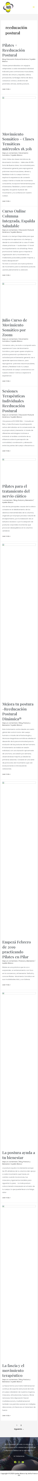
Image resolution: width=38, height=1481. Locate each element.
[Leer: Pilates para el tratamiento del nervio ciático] (19, 470)
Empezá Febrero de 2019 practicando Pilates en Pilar (16, 949)
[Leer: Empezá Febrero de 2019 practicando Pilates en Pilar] (19, 859)
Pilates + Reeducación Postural (13, 50)
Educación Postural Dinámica (17, 59)
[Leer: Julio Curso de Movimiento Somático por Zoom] (19, 299)
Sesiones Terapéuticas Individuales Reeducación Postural (13, 400)
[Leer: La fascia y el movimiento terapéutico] (19, 1283)
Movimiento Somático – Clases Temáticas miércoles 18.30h (18, 141)
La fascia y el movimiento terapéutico (13, 1370)
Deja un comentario (10, 153)
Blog (4, 59)
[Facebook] (15, 1462)
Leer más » (6, 89)
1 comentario (7, 500)
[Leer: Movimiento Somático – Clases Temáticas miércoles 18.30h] (19, 113)
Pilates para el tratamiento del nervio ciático (16, 491)
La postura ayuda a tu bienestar (18, 1155)
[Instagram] (19, 1462)
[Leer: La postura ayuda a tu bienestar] (19, 1070)
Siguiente (19, 1429)
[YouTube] (23, 1462)
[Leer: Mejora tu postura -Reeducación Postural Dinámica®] (19, 621)
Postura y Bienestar (25, 500)
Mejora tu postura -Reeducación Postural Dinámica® (17, 711)
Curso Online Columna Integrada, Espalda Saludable (18, 218)
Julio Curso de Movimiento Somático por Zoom (14, 327)
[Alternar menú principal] (33, 7)
